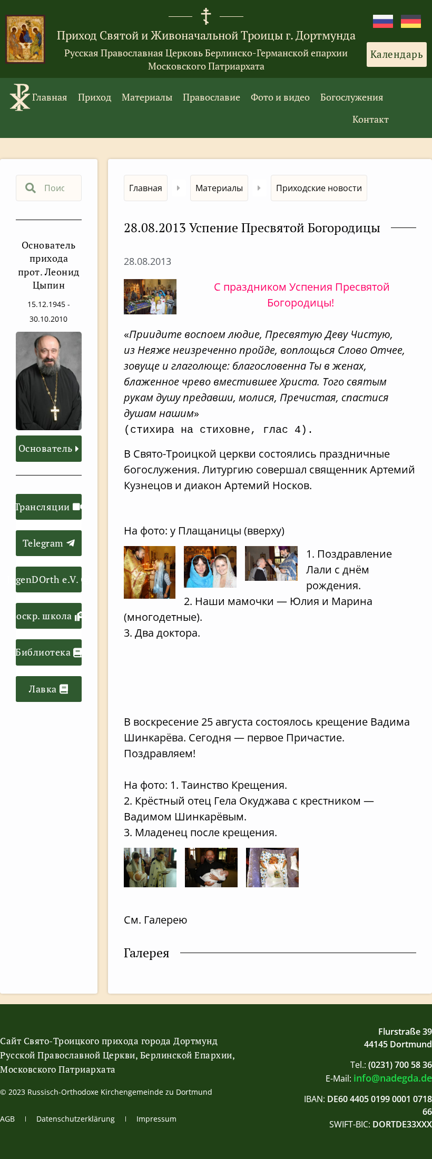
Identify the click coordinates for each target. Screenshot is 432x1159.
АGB (7, 1119)
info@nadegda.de (393, 1078)
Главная (49, 97)
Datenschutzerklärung (75, 1119)
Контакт (370, 119)
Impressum (156, 1119)
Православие (211, 97)
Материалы (147, 97)
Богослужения (352, 97)
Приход (94, 97)
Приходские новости (319, 188)
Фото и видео (280, 97)
